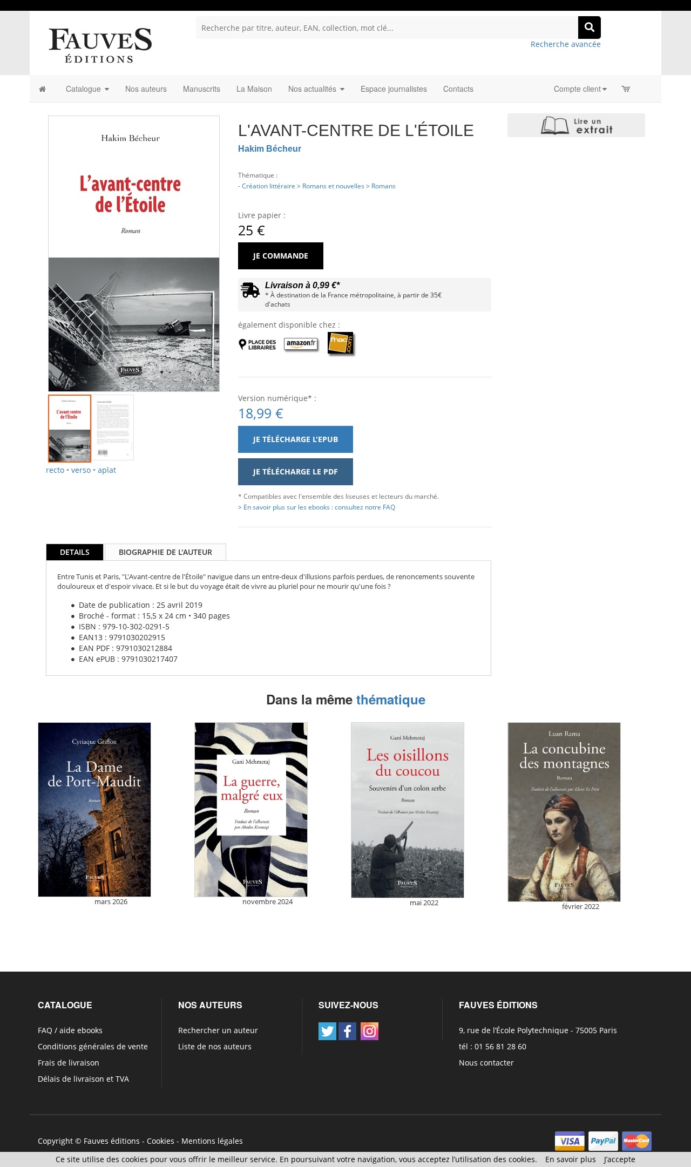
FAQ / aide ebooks (70, 1030)
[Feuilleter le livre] (576, 125)
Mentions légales (212, 1141)
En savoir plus (570, 1159)
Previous (32, 240)
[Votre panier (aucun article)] (626, 88)
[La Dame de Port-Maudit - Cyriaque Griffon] (94, 809)
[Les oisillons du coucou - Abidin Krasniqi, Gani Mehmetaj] (407, 810)
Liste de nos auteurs (215, 1046)
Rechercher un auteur (218, 1030)
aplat (107, 470)
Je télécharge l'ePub (295, 439)
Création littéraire (268, 185)
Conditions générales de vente (93, 1046)
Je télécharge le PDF (295, 471)
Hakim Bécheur (269, 148)
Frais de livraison (68, 1062)
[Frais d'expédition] (250, 293)
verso (81, 470)
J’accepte (619, 1159)
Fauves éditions (112, 1141)
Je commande (280, 255)
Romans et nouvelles (333, 185)
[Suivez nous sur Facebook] (347, 1031)
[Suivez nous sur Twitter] (327, 1031)
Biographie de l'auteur (165, 552)
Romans (383, 185)
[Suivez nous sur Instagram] (369, 1031)
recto (55, 470)
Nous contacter (486, 1062)
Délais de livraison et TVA (83, 1079)
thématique (390, 699)
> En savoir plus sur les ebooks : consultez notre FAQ (316, 507)
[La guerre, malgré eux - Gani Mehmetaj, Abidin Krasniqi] (251, 809)
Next (236, 240)
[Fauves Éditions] (99, 44)
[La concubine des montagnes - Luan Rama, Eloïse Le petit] (564, 812)
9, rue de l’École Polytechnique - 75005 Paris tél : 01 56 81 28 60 (538, 1038)
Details (75, 552)
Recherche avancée (566, 44)
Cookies (160, 1141)
